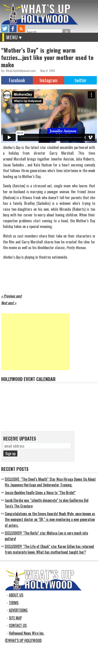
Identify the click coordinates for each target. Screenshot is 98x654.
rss (21, 28)
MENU (12, 37)
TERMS (13, 602)
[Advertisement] (35, 341)
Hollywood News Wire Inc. (26, 633)
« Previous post (11, 296)
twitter (4, 28)
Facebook (17, 80)
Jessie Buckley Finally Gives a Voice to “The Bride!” (40, 492)
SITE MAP (15, 618)
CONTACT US (18, 625)
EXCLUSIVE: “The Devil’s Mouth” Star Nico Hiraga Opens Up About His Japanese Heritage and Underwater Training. (50, 482)
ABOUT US (16, 595)
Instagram (48, 80)
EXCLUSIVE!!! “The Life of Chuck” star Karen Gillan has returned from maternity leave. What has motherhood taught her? (49, 549)
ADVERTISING (18, 610)
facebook (13, 28)
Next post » (8, 302)
